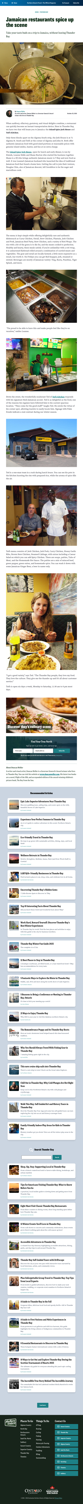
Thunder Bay (44, 12)
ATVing (38, 1425)
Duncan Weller (21, 111)
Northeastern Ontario (67, 1456)
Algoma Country (25, 1425)
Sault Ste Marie (65, 1450)
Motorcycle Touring (42, 1443)
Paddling (39, 1451)
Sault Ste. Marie (25, 1438)
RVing (38, 1454)
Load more (43, 1405)
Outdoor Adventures (43, 1447)
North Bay (23, 1429)
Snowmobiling (41, 1458)
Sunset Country (25, 1446)
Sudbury (23, 1442)
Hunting (39, 1440)
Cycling (38, 1432)
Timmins (23, 1457)
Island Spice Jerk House (20, 152)
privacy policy (58, 755)
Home (15, 3)
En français (65, 3)
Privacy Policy (58, 1498)
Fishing (38, 1436)
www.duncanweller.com (49, 774)
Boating (38, 1429)
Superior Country (26, 1449)
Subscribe (76, 3)
